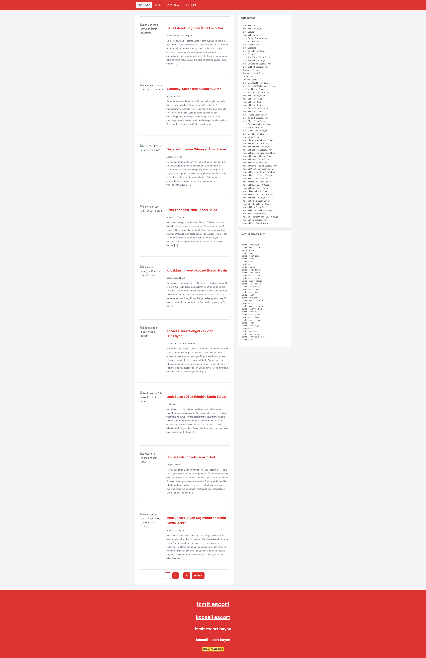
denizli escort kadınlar (252, 278)
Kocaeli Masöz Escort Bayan (256, 185)
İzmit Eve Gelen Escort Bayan (256, 92)
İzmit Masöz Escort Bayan (255, 114)
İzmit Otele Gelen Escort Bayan (257, 124)
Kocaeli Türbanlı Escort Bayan (257, 204)
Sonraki (198, 575)
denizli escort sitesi (251, 292)
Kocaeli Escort (173, 464)
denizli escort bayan (251, 244)
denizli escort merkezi (252, 309)
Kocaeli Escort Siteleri (253, 111)
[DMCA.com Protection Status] (213, 651)
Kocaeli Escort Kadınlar (253, 105)
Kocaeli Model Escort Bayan (256, 188)
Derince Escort (249, 76)
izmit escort (213, 604)
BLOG (158, 5)
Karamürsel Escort (251, 137)
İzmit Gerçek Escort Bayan (255, 38)
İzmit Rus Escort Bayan (253, 127)
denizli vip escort (250, 297)
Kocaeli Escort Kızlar (252, 99)
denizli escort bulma (251, 320)
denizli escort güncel (251, 314)
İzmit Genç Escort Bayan (254, 51)
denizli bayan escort (251, 247)
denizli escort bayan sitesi (254, 336)
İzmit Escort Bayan (175, 217)
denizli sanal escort (251, 272)
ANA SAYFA (144, 5)
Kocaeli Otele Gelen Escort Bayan (258, 194)
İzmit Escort (171, 404)
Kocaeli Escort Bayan (176, 278)
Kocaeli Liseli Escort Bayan (255, 178)
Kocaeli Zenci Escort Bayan (255, 223)
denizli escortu (248, 267)
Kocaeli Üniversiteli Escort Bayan (258, 210)
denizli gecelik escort (252, 281)
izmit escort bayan (213, 628)
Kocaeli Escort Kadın (252, 102)
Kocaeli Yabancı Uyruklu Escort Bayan (260, 217)
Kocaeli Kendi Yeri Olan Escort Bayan (260, 172)
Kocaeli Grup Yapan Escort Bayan (258, 169)
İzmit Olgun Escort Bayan (254, 121)
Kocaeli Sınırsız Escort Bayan (256, 201)
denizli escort (248, 253)
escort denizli (248, 250)
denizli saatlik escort (251, 283)
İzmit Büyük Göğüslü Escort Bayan (259, 86)
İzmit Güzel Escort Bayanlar (255, 108)
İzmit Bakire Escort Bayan (255, 60)
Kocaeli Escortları (251, 35)
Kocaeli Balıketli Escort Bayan (257, 146)
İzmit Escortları (249, 48)
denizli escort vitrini (251, 334)
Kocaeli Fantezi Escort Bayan (256, 159)
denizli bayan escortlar (252, 300)
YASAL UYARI (174, 5)
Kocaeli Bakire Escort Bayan (256, 143)
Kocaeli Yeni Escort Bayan (255, 220)
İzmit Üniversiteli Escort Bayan (257, 63)
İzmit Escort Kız (250, 54)
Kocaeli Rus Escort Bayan (255, 197)
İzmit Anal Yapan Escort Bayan (257, 57)
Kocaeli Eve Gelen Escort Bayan (258, 156)
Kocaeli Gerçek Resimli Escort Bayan (260, 165)
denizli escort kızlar (251, 275)
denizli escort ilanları (251, 270)
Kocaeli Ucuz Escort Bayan (255, 207)
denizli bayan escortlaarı (253, 306)
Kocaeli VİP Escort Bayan (254, 213)
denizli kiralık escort (251, 286)
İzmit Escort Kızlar (251, 44)
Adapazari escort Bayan (254, 73)
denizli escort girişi (250, 311)
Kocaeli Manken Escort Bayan (257, 181)
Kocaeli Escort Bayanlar (254, 95)
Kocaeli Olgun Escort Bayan (256, 191)
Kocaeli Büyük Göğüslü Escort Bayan (260, 153)
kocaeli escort (213, 617)
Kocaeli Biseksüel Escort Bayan (257, 150)
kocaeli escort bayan (213, 640)
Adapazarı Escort (174, 96)
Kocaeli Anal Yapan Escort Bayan (181, 343)
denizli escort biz (250, 339)
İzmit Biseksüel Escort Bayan (256, 83)
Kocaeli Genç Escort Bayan (255, 162)
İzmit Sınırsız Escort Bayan (255, 130)
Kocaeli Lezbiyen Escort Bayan (257, 175)
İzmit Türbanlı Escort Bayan (255, 118)
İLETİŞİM (191, 5)
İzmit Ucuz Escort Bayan (254, 134)
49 (186, 575)
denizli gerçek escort (251, 331)
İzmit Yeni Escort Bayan (254, 89)
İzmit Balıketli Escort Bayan (179, 35)
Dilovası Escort (250, 79)
